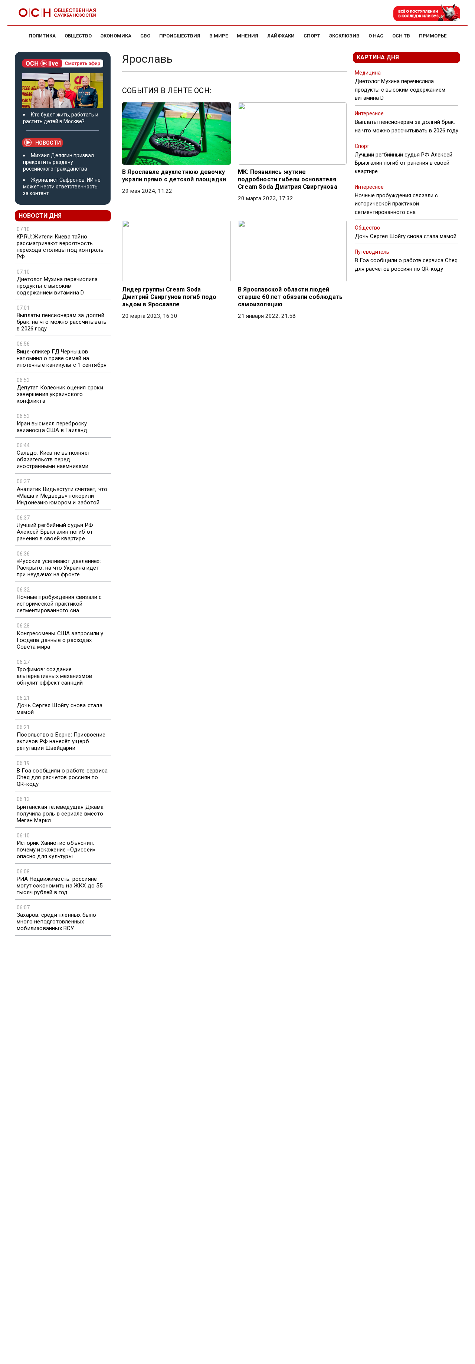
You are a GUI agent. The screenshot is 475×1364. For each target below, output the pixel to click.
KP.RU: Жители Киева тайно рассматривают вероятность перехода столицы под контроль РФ (60, 246)
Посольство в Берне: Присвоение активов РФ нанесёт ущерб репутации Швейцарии (61, 741)
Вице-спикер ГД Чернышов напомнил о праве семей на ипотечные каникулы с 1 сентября (62, 358)
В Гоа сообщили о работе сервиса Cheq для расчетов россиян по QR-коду (62, 777)
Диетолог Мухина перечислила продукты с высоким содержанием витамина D (57, 286)
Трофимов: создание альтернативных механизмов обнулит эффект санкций (54, 676)
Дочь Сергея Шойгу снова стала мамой (59, 708)
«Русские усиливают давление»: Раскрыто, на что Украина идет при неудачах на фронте (59, 568)
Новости (48, 143)
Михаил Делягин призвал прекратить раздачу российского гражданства (58, 162)
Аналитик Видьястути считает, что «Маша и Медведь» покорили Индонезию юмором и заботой (62, 496)
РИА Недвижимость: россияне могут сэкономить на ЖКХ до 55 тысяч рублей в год (59, 886)
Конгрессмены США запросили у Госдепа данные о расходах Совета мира (60, 640)
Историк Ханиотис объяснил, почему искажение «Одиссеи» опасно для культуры (56, 850)
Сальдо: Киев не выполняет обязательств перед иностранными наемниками (53, 459)
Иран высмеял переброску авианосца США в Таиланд (52, 427)
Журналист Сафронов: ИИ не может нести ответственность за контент (62, 186)
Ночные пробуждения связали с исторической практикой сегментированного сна (59, 604)
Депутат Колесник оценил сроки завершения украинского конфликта (60, 394)
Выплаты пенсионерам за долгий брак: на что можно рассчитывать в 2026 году (62, 322)
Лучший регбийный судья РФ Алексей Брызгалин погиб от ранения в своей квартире (55, 532)
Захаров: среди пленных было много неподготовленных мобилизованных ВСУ (56, 922)
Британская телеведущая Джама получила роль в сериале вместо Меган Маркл (60, 814)
